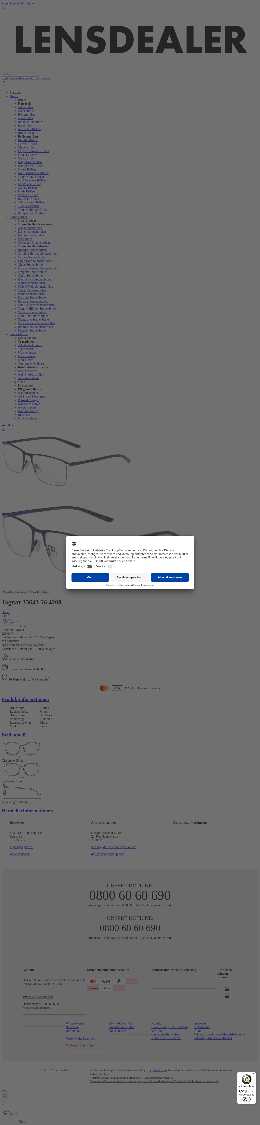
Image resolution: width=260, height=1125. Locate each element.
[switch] (247, 1099)
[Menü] (253, 1074)
